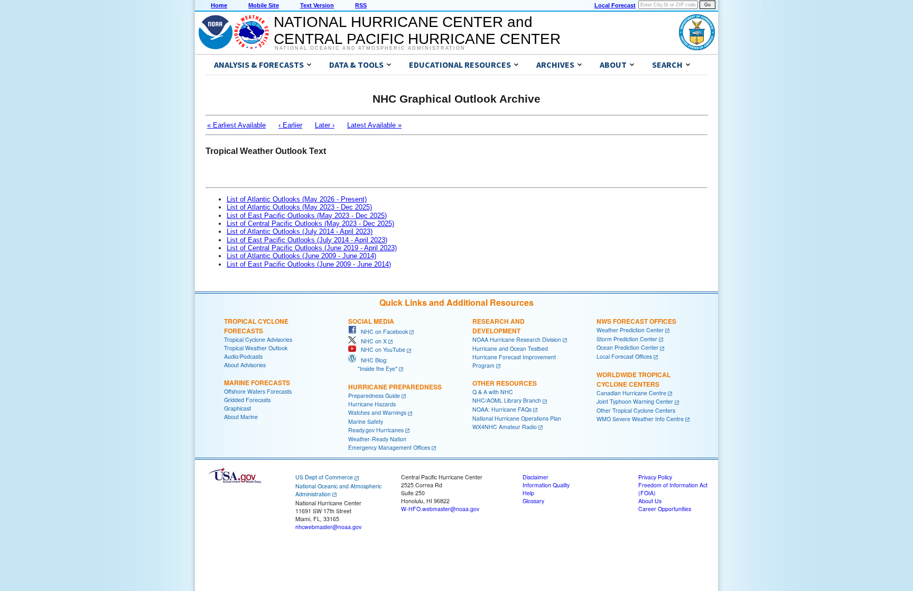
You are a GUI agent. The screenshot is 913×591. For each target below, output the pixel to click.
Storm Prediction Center (627, 339)
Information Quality (546, 485)
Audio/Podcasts (243, 356)
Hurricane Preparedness (395, 387)
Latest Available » (374, 125)
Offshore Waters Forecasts (258, 391)
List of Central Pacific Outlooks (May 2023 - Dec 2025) (310, 224)
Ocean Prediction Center (627, 347)
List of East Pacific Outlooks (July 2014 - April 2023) (307, 240)
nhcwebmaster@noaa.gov (328, 527)
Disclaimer (535, 477)
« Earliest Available (236, 125)
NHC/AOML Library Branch (506, 400)
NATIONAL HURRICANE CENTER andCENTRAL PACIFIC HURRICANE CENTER (417, 30)
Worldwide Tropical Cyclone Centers (633, 379)
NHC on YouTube (380, 349)
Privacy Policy (655, 477)
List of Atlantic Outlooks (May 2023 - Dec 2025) (299, 207)
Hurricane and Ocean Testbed (510, 348)
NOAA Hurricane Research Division (516, 339)
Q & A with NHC (492, 392)
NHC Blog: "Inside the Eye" (372, 364)
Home (219, 5)
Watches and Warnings (377, 412)
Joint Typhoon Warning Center (635, 401)
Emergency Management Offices (389, 447)
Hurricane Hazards (372, 404)
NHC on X (371, 341)
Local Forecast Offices (624, 356)
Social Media (371, 321)
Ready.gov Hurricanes (376, 430)
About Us (650, 501)
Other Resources (504, 383)
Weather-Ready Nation (377, 439)
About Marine (241, 417)
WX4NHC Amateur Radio (504, 427)
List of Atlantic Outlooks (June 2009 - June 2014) (301, 256)
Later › (324, 125)
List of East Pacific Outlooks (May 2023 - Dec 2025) (307, 216)
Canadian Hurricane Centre (631, 393)
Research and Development (498, 325)
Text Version (317, 5)
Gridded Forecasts (247, 400)
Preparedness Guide (374, 395)
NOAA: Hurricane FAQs (502, 409)
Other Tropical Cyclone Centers (636, 410)
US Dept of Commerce (324, 477)
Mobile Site (263, 5)
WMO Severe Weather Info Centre (640, 419)
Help (528, 493)
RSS (361, 5)
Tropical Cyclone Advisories (258, 339)
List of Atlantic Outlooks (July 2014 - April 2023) (299, 231)
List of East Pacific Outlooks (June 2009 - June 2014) (309, 264)
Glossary (533, 501)
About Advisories (245, 365)
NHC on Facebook (382, 331)
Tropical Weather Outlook (255, 348)
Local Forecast (615, 5)
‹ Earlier (290, 125)
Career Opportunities (664, 509)
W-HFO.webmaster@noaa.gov (440, 509)
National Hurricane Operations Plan (516, 418)
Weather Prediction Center (630, 330)
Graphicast (237, 408)
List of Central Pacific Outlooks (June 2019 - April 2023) (312, 248)
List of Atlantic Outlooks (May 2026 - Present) (297, 199)
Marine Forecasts (257, 382)
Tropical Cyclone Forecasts (256, 325)
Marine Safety (365, 421)
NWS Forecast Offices (636, 321)
